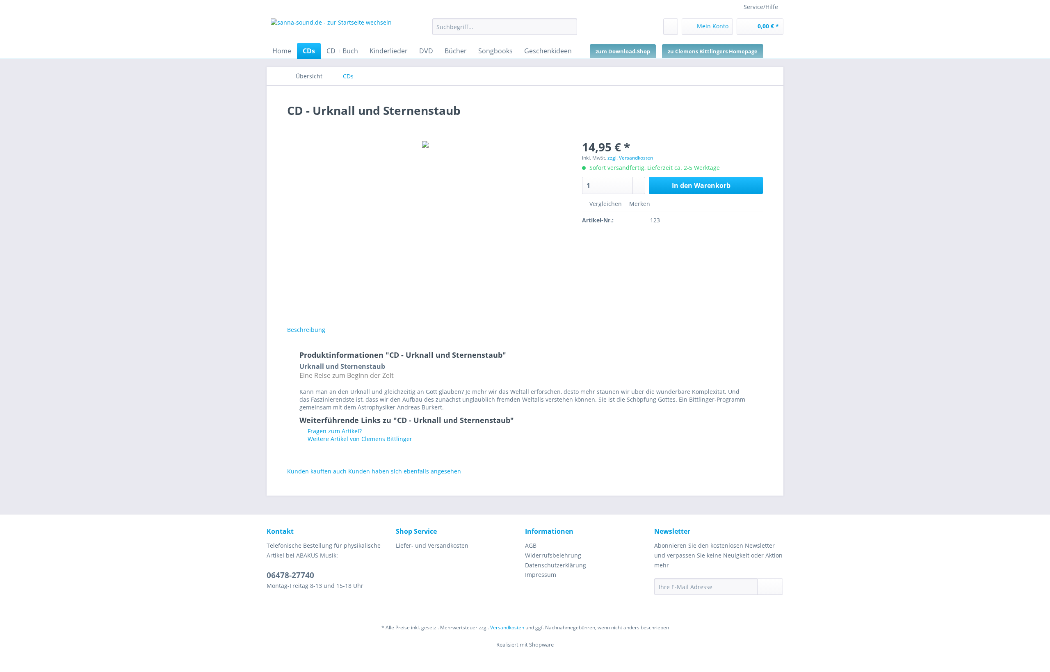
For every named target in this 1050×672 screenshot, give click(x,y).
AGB (530, 545)
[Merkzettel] (670, 26)
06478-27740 (290, 575)
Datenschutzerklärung (555, 565)
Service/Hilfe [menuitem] (761, 7)
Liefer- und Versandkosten (432, 545)
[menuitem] (504, 30)
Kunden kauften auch (317, 471)
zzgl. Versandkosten (630, 157)
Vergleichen (605, 204)
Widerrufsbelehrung (553, 555)
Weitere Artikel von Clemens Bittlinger (359, 439)
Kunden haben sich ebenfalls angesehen (404, 471)
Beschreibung (306, 330)
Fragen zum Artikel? (334, 431)
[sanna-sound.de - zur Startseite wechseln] (331, 28)
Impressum (540, 574)
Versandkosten (507, 627)
